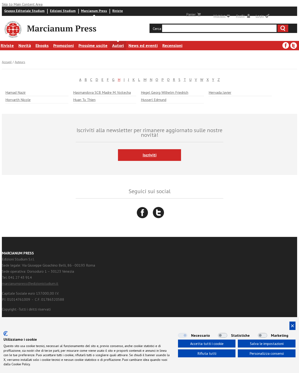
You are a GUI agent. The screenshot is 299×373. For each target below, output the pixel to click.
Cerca (157, 28)
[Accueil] (12, 38)
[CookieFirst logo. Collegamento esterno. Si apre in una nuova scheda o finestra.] (6, 333)
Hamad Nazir (15, 92)
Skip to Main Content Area (22, 4)
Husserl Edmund (153, 99)
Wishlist (219, 16)
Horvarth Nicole (18, 99)
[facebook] (285, 45)
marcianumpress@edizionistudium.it (30, 283)
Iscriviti (150, 155)
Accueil (7, 62)
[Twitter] (293, 45)
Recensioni (172, 45)
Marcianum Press (94, 11)
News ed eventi (143, 45)
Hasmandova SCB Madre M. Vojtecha (102, 92)
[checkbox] (182, 335)
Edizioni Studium (63, 11)
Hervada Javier (220, 92)
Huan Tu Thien (84, 99)
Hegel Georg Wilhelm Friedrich (164, 92)
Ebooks (42, 45)
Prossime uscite (92, 45)
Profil (240, 16)
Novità (24, 45)
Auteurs (20, 62)
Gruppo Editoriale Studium (24, 11)
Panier (191, 14)
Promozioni (63, 45)
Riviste (117, 11)
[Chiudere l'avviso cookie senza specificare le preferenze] (292, 326)
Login (260, 16)
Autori (118, 45)
